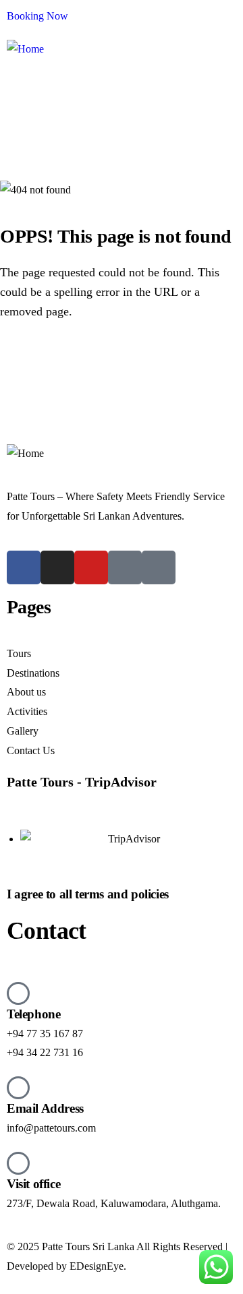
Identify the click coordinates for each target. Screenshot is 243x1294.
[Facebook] (23, 567)
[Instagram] (57, 567)
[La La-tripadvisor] (125, 567)
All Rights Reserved (179, 1246)
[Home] (25, 49)
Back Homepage (76, 362)
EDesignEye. (98, 1266)
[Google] (159, 567)
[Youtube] (91, 567)
